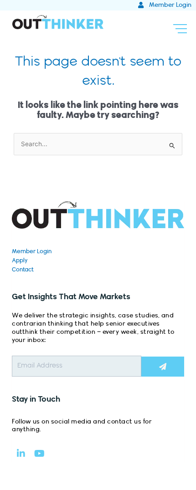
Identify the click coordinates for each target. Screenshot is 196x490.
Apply (20, 260)
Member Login (32, 251)
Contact (23, 269)
